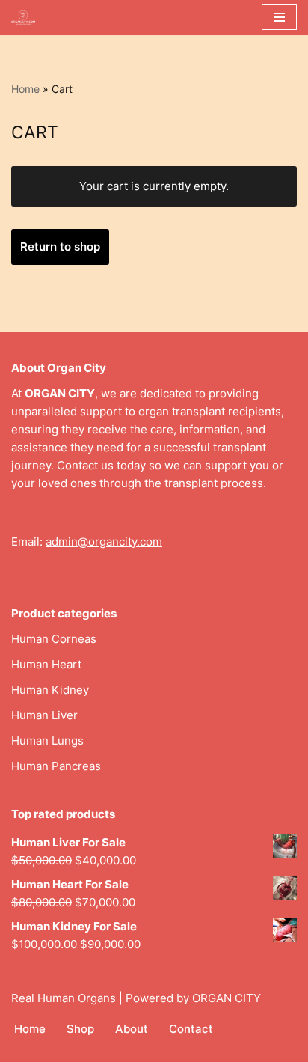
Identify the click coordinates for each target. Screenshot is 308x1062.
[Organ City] (27, 17)
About (131, 1029)
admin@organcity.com (104, 541)
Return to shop (60, 246)
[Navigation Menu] (279, 17)
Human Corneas (53, 639)
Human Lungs (47, 740)
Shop (80, 1029)
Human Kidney (50, 690)
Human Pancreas (56, 766)
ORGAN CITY (226, 998)
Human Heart (46, 664)
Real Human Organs (63, 998)
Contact (191, 1029)
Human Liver (44, 715)
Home (25, 88)
